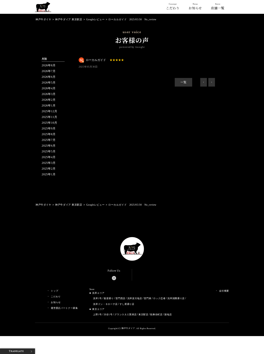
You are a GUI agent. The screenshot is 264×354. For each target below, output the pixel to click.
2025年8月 (49, 134)
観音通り (109, 298)
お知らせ (195, 7)
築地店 (168, 314)
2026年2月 (49, 99)
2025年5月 (49, 151)
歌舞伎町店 (156, 314)
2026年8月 (49, 65)
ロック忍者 (159, 298)
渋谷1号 (108, 314)
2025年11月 (49, 116)
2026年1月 (49, 105)
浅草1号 (97, 298)
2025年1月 (49, 174)
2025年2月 (49, 168)
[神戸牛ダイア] (43, 9)
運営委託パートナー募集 (64, 308)
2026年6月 (49, 76)
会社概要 (224, 290)
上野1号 (97, 314)
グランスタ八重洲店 (125, 314)
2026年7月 (49, 71)
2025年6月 (49, 145)
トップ (54, 290)
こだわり (173, 7)
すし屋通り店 (127, 304)
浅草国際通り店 (176, 298)
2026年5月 (49, 82)
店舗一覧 (217, 7)
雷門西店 (120, 298)
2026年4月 (49, 88)
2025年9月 (49, 128)
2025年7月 (49, 139)
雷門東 (147, 298)
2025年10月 (49, 122)
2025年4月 (49, 157)
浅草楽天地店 (134, 298)
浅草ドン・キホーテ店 (105, 304)
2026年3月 (49, 94)
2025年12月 (49, 111)
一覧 (183, 82)
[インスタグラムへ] (114, 277)
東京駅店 (143, 314)
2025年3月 (49, 162)
